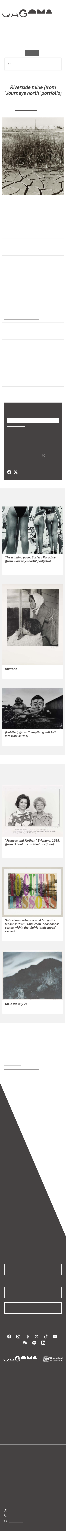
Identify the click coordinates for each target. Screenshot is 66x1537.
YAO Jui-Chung (14, 741)
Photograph (11, 301)
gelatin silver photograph (20, 318)
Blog (37, 1426)
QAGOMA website (15, 1431)
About (38, 1431)
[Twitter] (15, 472)
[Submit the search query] (7, 64)
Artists (32, 40)
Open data (10, 1426)
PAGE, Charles (26, 109)
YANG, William (14, 853)
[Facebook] (9, 472)
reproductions (12, 1064)
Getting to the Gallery (22, 1510)
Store (7, 1435)
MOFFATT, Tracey (16, 936)
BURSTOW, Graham (17, 570)
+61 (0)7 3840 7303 (21, 1515)
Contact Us (16, 1521)
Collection (27, 26)
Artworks (13, 40)
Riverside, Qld (13, 351)
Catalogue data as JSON (23, 455)
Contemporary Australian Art (23, 267)
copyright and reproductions (21, 1068)
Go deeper (52, 40)
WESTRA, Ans (14, 674)
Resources (47, 53)
